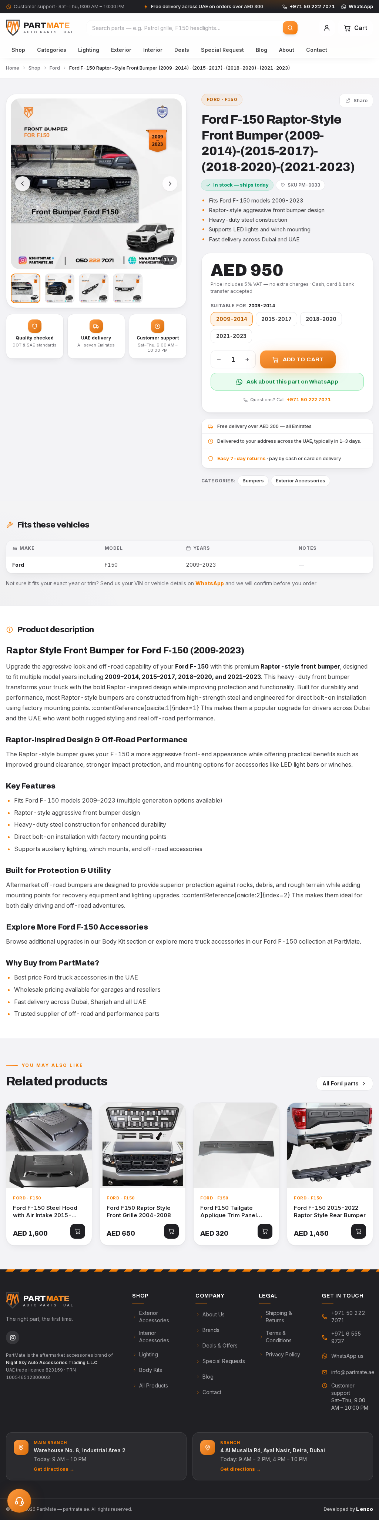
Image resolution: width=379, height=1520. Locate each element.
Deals (181, 50)
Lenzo (364, 1509)
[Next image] (169, 183)
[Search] (290, 27)
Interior (152, 50)
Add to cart (303, 359)
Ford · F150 (222, 99)
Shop (18, 50)
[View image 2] (59, 288)
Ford (55, 68)
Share (360, 100)
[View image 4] (127, 288)
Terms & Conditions (279, 1336)
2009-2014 (231, 319)
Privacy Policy (283, 1354)
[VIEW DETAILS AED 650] (142, 1145)
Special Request (222, 50)
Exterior (121, 50)
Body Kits (150, 1370)
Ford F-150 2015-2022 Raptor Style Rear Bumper (330, 1211)
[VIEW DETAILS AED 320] (236, 1145)
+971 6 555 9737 (346, 1337)
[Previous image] (22, 183)
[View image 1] (25, 288)
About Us (213, 1314)
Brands (210, 1330)
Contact (316, 50)
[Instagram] (12, 1337)
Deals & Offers (220, 1345)
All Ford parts (340, 1083)
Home (12, 68)
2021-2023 (231, 336)
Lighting (88, 50)
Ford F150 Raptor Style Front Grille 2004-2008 (139, 1211)
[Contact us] (19, 1501)
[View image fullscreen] (96, 183)
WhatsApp (361, 6)
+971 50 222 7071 (312, 6)
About (286, 50)
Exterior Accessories (300, 480)
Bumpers (253, 480)
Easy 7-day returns (241, 458)
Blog (261, 50)
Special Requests (223, 1361)
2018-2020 (321, 319)
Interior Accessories (154, 1336)
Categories (51, 50)
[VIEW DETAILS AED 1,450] (330, 1145)
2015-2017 (276, 319)
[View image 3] (93, 288)
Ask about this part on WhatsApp (292, 382)
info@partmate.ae (352, 1372)
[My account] (327, 28)
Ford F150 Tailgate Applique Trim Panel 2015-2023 (228, 1211)
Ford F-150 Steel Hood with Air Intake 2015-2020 (45, 1211)
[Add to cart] (77, 1231)
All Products (153, 1385)
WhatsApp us (347, 1356)
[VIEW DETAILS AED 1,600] (49, 1145)
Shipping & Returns (279, 1316)
